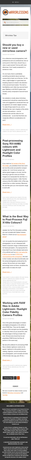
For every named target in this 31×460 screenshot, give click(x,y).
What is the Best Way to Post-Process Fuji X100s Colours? (15, 219)
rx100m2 (20, 204)
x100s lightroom (20, 290)
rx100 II (23, 202)
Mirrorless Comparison (14, 393)
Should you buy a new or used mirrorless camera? (14, 48)
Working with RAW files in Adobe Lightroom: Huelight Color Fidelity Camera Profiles (14, 309)
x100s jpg (12, 290)
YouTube (4, 395)
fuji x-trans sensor (16, 282)
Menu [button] (17, 2)
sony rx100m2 (18, 205)
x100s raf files (6, 292)
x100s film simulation (18, 287)
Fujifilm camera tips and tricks (19, 277)
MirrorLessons (15, 12)
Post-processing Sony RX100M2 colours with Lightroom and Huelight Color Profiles (12, 148)
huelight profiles (15, 202)
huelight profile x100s (18, 283)
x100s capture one (11, 285)
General (12, 129)
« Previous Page (8, 378)
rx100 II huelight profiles (9, 204)
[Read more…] (6, 124)
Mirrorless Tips (21, 131)
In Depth (18, 129)
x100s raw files (16, 292)
